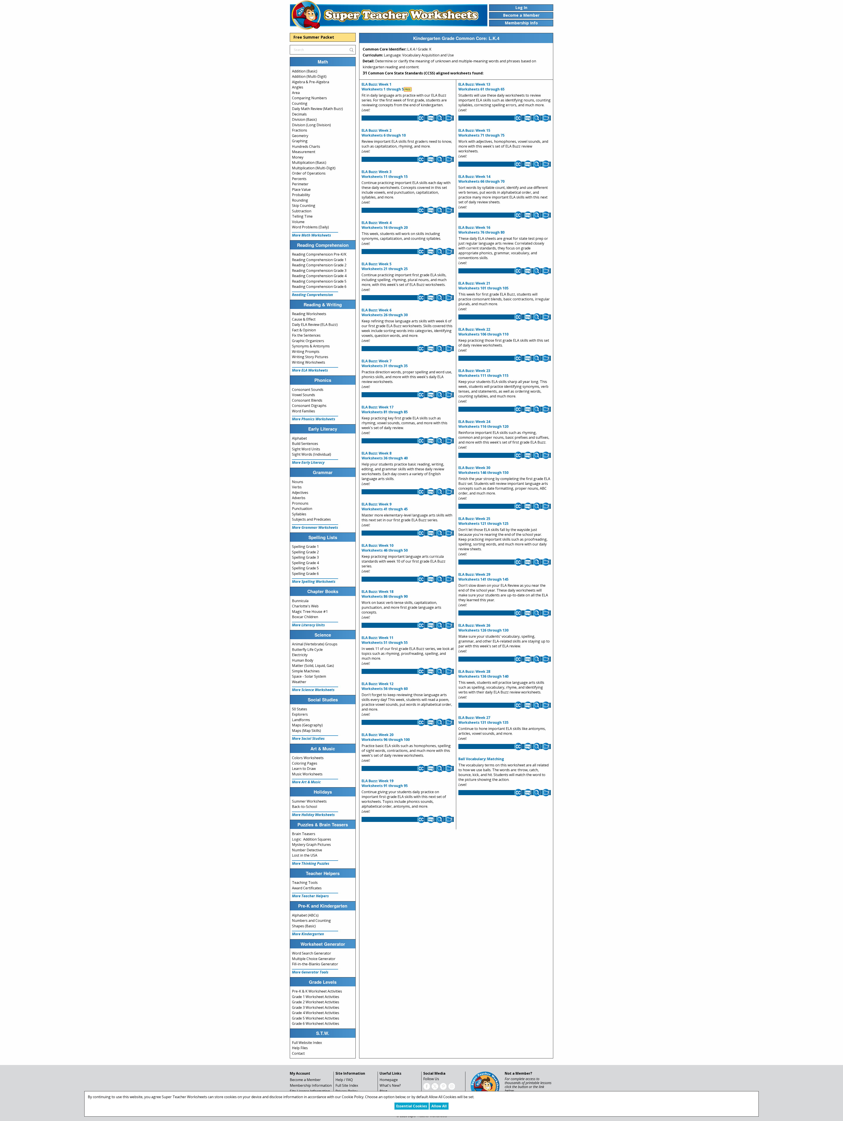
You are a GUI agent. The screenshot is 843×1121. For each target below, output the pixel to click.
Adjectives (300, 492)
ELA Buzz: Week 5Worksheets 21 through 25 (385, 266)
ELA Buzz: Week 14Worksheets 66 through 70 (481, 179)
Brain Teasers (303, 833)
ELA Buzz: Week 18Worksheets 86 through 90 (385, 594)
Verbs (297, 487)
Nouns (297, 481)
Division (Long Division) (311, 125)
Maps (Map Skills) (306, 730)
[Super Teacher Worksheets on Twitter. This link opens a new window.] (435, 1085)
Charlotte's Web (305, 606)
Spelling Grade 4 (305, 562)
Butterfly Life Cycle (307, 649)
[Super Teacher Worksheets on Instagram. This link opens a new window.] (451, 1085)
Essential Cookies (411, 1106)
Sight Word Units (306, 449)
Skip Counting (303, 205)
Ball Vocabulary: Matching (481, 758)
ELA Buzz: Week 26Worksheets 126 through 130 (483, 628)
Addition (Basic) (304, 71)
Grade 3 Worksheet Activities (315, 1007)
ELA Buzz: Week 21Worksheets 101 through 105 (483, 286)
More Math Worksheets (311, 235)
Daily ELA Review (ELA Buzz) (315, 324)
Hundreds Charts (306, 146)
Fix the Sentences (306, 335)
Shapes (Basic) (304, 926)
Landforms (301, 719)
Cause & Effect (303, 319)
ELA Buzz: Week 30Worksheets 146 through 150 (483, 470)
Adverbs (298, 497)
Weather (299, 681)
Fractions (299, 130)
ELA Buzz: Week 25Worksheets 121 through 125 (483, 521)
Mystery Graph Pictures (311, 844)
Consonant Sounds (307, 389)
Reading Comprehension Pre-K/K (319, 254)
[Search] (351, 49)
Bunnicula (300, 600)
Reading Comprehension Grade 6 (319, 286)
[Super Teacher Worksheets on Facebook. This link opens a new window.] (426, 1085)
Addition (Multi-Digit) (309, 76)
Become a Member (305, 1079)
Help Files (300, 1047)
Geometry (300, 135)
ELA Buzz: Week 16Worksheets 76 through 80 (481, 230)
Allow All (439, 1106)
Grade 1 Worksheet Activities (315, 996)
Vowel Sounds (303, 394)
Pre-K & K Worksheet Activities (317, 991)
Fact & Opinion (304, 330)
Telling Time (302, 216)
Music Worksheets (307, 774)
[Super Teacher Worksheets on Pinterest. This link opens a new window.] (443, 1085)
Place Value (301, 189)
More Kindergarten (308, 933)
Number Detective (307, 850)
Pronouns (300, 503)
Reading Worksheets (309, 313)
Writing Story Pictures (310, 356)
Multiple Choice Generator (313, 958)
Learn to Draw (304, 768)
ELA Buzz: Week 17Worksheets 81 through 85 (385, 409)
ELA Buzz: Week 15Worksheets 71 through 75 (481, 133)
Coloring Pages (304, 763)
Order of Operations (309, 173)
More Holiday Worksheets (313, 814)
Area (296, 92)
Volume (298, 221)
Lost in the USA (304, 855)
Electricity (300, 654)
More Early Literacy (308, 462)
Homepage (389, 1079)
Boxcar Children (305, 616)
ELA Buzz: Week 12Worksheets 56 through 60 (385, 686)
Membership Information (311, 1085)
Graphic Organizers (308, 340)
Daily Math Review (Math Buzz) (317, 108)
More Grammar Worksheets (315, 527)
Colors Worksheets (308, 757)
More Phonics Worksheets (313, 419)
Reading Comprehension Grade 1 (319, 259)
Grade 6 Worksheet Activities (315, 1023)
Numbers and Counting (311, 920)
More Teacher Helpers (310, 896)
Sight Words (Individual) (311, 454)
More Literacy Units (308, 625)
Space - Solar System (309, 676)
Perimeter (300, 184)
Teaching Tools (305, 882)
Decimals (299, 114)
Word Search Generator (311, 953)
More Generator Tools (310, 972)
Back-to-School (304, 806)
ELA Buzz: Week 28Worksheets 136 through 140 (483, 674)
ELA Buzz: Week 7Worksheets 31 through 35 (385, 363)
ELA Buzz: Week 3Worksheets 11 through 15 (385, 174)
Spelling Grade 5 (305, 568)
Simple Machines (306, 671)
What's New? (390, 1085)
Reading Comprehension (312, 294)
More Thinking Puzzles (310, 863)
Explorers (300, 714)
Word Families (303, 411)
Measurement (303, 151)
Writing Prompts (305, 351)
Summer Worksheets (309, 801)
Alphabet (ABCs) (305, 915)
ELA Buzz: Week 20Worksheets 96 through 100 (386, 737)
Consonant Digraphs (309, 405)
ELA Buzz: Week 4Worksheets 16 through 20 (385, 225)
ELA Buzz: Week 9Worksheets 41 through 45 (385, 506)
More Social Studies (308, 738)
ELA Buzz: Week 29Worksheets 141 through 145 (483, 577)
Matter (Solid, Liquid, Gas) (313, 665)
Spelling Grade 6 (305, 573)
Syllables (299, 514)
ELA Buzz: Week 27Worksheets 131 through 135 (483, 720)
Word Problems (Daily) (310, 227)
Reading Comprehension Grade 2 (319, 265)
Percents (299, 178)
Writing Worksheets (308, 362)
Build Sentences (305, 443)
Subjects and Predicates (311, 519)
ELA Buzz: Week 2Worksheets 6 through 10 (384, 133)
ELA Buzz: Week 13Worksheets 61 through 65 (481, 87)
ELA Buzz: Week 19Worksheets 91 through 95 (385, 783)
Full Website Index (307, 1042)
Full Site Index (346, 1085)
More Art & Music (306, 782)
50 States (299, 709)
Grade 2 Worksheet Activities (315, 1002)
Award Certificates (307, 888)
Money (297, 157)
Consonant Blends (307, 400)
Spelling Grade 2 (305, 552)
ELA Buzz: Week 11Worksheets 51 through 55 (385, 640)
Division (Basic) (304, 119)
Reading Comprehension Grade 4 (319, 275)
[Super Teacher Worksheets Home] (388, 15)
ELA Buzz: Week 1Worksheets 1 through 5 (383, 87)
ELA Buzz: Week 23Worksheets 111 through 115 (483, 373)
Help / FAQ (344, 1079)
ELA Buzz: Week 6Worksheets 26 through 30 (385, 312)
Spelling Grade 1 (305, 546)
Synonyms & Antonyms (311, 346)
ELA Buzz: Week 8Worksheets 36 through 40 (385, 455)
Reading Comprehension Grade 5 (319, 281)
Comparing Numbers (309, 98)
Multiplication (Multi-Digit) (313, 168)
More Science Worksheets (313, 689)
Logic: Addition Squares (311, 839)
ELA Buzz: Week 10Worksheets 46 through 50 (385, 548)
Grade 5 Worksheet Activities (315, 1018)
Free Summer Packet (313, 37)
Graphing (300, 141)
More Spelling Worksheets (313, 581)
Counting (299, 103)
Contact (298, 1053)
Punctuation (302, 508)
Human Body (302, 660)
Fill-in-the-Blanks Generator (315, 964)
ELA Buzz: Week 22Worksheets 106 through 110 (483, 332)
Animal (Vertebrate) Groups (314, 644)
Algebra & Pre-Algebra (310, 81)
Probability (301, 194)
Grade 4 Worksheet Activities (315, 1012)
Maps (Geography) (307, 725)
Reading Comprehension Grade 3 (319, 270)
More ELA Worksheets (310, 370)
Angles (297, 87)
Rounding (300, 200)
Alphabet (299, 438)
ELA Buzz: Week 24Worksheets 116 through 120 (483, 424)
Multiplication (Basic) (309, 162)
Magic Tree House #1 (310, 611)
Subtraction (301, 211)
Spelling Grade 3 (305, 557)
